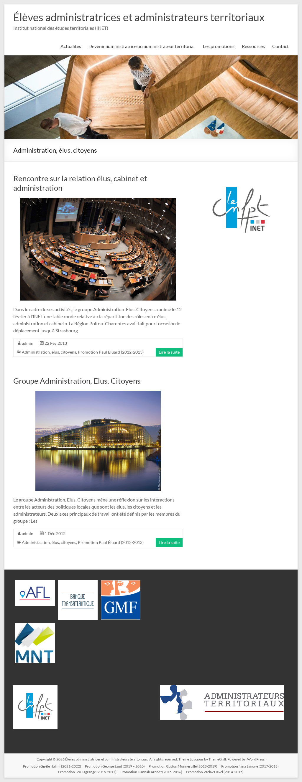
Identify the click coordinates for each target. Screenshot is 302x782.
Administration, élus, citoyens (49, 351)
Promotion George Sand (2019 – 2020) (115, 766)
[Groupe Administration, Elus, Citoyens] (98, 393)
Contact (280, 46)
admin (27, 343)
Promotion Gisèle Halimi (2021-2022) (52, 766)
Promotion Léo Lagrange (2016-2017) (87, 772)
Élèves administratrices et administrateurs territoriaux (139, 17)
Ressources (253, 46)
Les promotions (218, 46)
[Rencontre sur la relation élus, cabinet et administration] (98, 200)
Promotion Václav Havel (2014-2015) (215, 772)
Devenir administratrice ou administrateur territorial (142, 46)
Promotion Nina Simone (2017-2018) (250, 766)
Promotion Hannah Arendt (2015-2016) (151, 772)
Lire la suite (169, 351)
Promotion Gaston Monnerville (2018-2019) (183, 766)
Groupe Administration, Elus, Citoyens (76, 380)
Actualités (70, 46)
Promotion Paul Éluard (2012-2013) (111, 351)
